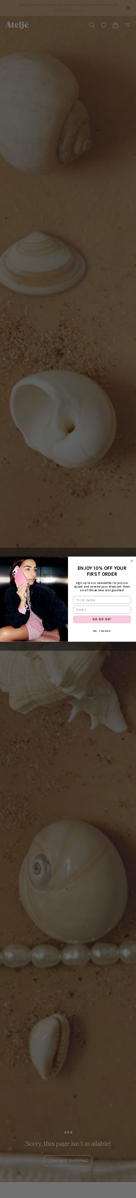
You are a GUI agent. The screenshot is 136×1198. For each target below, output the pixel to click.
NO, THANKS (102, 631)
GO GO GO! (101, 619)
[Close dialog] (131, 561)
